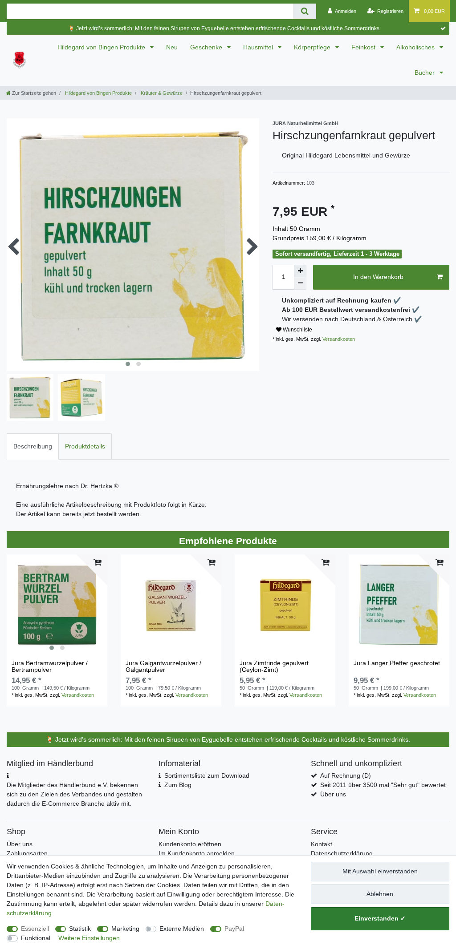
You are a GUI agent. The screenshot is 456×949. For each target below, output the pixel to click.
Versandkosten (338, 339)
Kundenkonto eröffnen (190, 844)
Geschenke (207, 47)
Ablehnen (379, 893)
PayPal (234, 928)
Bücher (425, 72)
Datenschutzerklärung (342, 853)
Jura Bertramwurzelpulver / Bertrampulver (50, 666)
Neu (172, 47)
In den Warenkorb (378, 276)
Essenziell (35, 928)
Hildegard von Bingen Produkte (102, 47)
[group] (57, 604)
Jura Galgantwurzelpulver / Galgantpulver (163, 666)
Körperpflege (313, 47)
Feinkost (364, 47)
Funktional (35, 937)
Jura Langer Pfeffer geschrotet (397, 663)
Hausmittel (259, 47)
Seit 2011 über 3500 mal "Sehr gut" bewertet (383, 784)
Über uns (333, 794)
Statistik (80, 928)
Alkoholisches (416, 47)
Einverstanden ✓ (380, 918)
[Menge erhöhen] (300, 271)
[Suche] (304, 11)
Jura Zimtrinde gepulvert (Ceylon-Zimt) (274, 666)
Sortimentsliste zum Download (206, 775)
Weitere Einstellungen (89, 937)
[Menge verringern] (300, 283)
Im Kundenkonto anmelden (197, 853)
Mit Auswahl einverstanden (380, 871)
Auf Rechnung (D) (345, 775)
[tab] (33, 446)
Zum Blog (177, 784)
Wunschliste (296, 330)
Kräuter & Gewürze (161, 93)
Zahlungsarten (27, 853)
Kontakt (321, 844)
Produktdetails (85, 446)
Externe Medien (181, 928)
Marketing (125, 928)
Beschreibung (32, 446)
